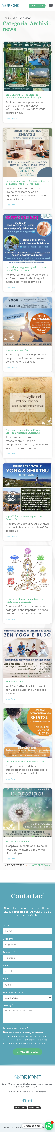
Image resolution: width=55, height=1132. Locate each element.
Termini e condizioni (14, 1028)
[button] (51, 5)
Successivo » (41, 865)
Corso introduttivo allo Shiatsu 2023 (25, 761)
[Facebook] (24, 1100)
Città (5, 979)
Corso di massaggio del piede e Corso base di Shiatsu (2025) (26, 268)
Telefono (8, 952)
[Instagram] (30, 1100)
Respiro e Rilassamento (18, 841)
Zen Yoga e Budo (15, 681)
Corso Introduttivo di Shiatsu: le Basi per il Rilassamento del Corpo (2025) (27, 182)
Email (6, 966)
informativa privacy (22, 1033)
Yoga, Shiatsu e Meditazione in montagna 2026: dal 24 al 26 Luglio (24, 96)
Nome (6, 925)
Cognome (8, 939)
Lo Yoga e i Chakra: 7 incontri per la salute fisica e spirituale (24, 600)
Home (6, 18)
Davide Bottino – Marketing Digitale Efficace (33, 1127)
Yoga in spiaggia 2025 (17, 350)
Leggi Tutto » (11, 118)
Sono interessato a (13, 992)
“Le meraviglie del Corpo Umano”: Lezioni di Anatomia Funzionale (24, 431)
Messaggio (8, 1005)
